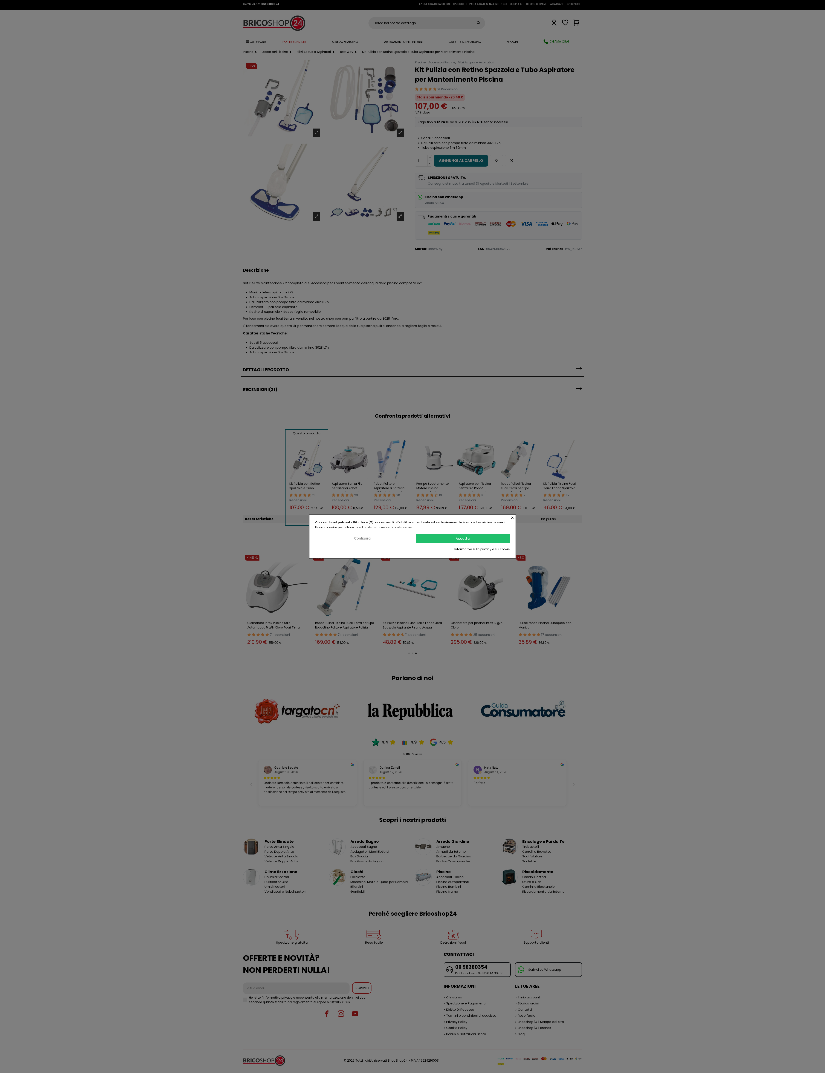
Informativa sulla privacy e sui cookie (482, 549)
